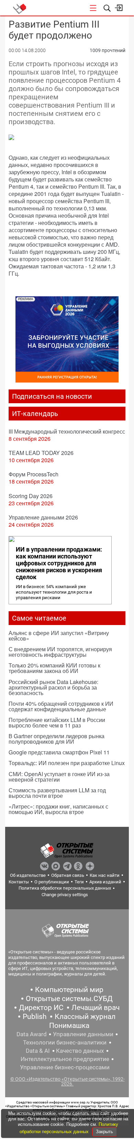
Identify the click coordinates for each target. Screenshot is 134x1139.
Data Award (31, 1034)
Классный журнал (85, 1016)
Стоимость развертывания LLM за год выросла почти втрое (57, 793)
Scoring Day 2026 (31, 496)
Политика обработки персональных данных (65, 888)
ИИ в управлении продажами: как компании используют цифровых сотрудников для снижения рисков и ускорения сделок (59, 563)
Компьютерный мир (69, 990)
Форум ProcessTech (33, 474)
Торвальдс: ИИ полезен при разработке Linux (67, 763)
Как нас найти (105, 875)
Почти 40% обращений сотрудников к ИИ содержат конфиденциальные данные (61, 706)
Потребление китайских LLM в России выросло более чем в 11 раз (57, 722)
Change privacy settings (65, 894)
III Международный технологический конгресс (67, 431)
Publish (35, 1016)
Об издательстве (28, 875)
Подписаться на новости (52, 396)
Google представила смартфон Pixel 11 (59, 752)
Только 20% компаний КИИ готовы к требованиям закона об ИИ (54, 668)
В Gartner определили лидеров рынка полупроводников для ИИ (56, 738)
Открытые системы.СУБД (69, 998)
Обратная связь (67, 875)
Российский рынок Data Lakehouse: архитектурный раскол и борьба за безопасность (53, 687)
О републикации (51, 881)
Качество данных (80, 1050)
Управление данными (83, 1034)
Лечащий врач (95, 1007)
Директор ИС (41, 1007)
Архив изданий (105, 881)
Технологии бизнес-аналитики (65, 1042)
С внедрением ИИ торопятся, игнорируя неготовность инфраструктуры (60, 651)
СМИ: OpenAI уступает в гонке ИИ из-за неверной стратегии (59, 776)
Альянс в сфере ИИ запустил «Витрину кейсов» (59, 635)
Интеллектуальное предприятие (65, 1059)
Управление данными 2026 (43, 517)
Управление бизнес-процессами (65, 1067)
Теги (79, 881)
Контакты (19, 881)
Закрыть (104, 1131)
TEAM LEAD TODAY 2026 (41, 453)
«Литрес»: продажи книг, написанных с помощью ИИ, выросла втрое (58, 809)
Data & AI (38, 1050)
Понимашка (69, 1025)
